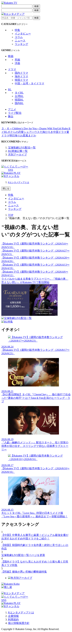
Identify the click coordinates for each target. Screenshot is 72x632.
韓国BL (19, 99)
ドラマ (12, 69)
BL (10, 89)
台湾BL (19, 96)
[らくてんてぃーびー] (14, 166)
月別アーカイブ (17, 154)
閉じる (6, 188)
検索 (36, 6)
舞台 (10, 116)
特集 (17, 30)
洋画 (17, 63)
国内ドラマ (21, 72)
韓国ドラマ (21, 79)
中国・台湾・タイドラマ (29, 83)
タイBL (19, 92)
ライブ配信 (14, 112)
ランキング (21, 44)
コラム (19, 37)
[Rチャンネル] (10, 176)
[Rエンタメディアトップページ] (13, 593)
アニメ (12, 109)
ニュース (20, 40)
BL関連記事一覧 (18, 151)
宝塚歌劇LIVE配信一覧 (22, 147)
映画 (10, 56)
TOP (10, 215)
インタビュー (23, 33)
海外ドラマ (21, 76)
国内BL (19, 103)
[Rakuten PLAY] (11, 173)
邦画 (17, 59)
